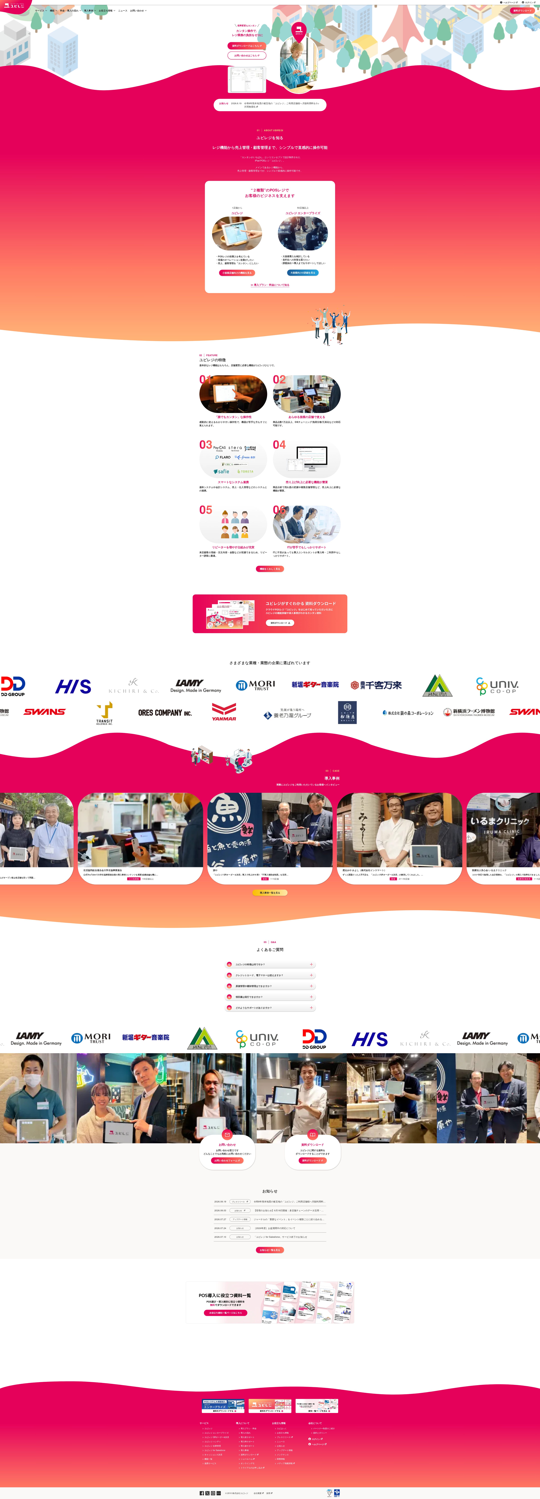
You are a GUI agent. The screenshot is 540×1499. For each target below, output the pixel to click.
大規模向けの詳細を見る (303, 272)
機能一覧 (208, 1458)
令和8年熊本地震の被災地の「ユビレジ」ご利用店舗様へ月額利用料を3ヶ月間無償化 (281, 105)
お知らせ (238, 1210)
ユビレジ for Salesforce (214, 1450)
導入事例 (88, 10)
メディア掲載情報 (285, 1463)
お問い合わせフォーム (225, 1160)
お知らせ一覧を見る (270, 1250)
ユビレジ (208, 1428)
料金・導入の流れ (69, 10)
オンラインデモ (248, 1463)
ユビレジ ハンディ (212, 1441)
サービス (39, 10)
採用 (268, 1493)
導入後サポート (248, 1445)
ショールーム (247, 1458)
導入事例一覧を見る (270, 892)
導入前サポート (248, 1437)
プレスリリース (238, 1201)
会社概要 (258, 1493)
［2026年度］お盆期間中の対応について (274, 1228)
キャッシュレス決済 (213, 1454)
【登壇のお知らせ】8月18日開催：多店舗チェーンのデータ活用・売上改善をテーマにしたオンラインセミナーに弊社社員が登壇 (289, 1210)
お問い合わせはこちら (245, 55)
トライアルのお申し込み (251, 1467)
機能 (52, 10)
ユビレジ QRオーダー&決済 (216, 1437)
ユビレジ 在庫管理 (212, 1445)
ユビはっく (282, 1428)
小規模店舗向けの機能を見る (237, 272)
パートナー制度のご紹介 (324, 1428)
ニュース (122, 10)
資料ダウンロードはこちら (245, 45)
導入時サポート (248, 1441)
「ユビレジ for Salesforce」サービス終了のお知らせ (280, 1236)
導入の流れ (246, 1432)
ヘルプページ (509, 2)
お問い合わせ (137, 10)
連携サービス (210, 1463)
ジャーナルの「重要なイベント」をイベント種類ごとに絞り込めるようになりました (289, 1219)
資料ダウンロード (522, 10)
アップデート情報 (240, 1219)
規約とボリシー (320, 1432)
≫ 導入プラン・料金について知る (270, 285)
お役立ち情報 (106, 10)
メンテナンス (283, 1454)
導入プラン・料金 (248, 1428)
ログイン (529, 2)
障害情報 (281, 1458)
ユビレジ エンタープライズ (216, 1432)
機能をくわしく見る (270, 568)
